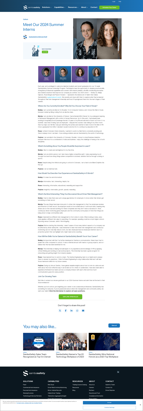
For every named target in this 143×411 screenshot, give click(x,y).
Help (120, 1)
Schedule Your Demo (109, 7)
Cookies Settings (109, 407)
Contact (94, 7)
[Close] (140, 405)
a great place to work (54, 97)
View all (114, 325)
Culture (25, 19)
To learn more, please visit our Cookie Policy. (29, 403)
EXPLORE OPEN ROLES (70, 297)
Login (113, 1)
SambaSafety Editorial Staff (38, 37)
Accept (109, 402)
